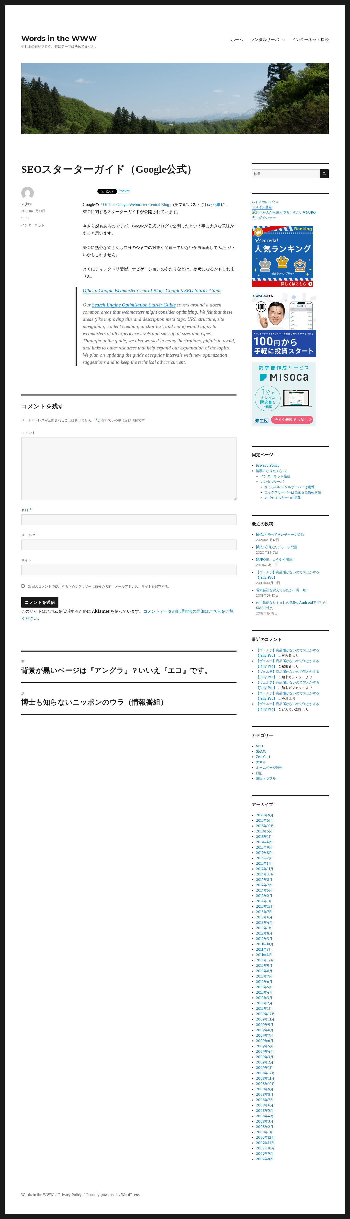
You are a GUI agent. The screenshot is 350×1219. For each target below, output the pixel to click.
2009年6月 (264, 1041)
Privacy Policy (268, 465)
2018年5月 (264, 831)
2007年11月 (265, 1143)
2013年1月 (264, 928)
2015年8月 (264, 853)
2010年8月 (264, 971)
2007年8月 (264, 1159)
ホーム (237, 39)
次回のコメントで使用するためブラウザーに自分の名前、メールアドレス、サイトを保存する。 (99, 586)
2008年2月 (264, 1127)
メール (28, 535)
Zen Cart (263, 757)
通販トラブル (266, 778)
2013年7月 (264, 912)
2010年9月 (264, 965)
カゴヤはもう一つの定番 (282, 498)
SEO (25, 218)
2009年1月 (264, 1068)
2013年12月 (265, 906)
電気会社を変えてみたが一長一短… (282, 590)
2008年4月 (265, 1116)
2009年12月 (265, 1014)
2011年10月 (264, 944)
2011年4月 (264, 955)
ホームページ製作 (269, 767)
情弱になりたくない (271, 471)
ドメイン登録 (262, 207)
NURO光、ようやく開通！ (276, 559)
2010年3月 (264, 998)
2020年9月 (264, 815)
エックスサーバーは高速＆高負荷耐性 (292, 492)
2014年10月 (265, 874)
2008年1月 (264, 1132)
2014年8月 (264, 879)
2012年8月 (264, 933)
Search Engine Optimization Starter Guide (134, 305)
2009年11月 (265, 1019)
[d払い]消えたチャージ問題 (276, 547)
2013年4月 (264, 922)
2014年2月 (264, 896)
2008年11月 (265, 1078)
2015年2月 (264, 858)
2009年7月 (264, 1035)
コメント (28, 433)
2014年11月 (264, 869)
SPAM (261, 751)
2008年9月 (264, 1089)
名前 (26, 510)
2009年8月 (264, 1030)
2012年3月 (264, 939)
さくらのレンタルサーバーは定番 (289, 487)
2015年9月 (264, 847)
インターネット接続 (310, 39)
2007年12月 (265, 1137)
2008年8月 (264, 1094)
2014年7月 (264, 885)
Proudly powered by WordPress (113, 1195)
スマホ (261, 762)
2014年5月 (264, 890)
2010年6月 (264, 982)
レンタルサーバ (264, 39)
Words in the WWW (59, 38)
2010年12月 (265, 960)
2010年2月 (264, 1003)
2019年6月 (264, 820)
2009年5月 (264, 1046)
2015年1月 (264, 863)
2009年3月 (264, 1057)
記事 (217, 204)
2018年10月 (265, 826)
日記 (259, 773)
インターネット (33, 225)
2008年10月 (265, 1084)
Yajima (26, 204)
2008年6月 (264, 1105)
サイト (26, 560)
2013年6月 (264, 917)
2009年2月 (264, 1062)
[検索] (324, 173)
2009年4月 (265, 1051)
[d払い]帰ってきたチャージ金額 (280, 534)
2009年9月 (264, 1025)
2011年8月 (264, 949)
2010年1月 (264, 1008)
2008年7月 (264, 1100)
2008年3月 (264, 1121)
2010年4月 (264, 992)
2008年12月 (265, 1073)
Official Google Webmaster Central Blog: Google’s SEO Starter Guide (152, 290)
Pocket (123, 191)
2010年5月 (264, 987)
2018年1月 (264, 836)
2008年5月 (264, 1110)
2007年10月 (265, 1148)
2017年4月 (264, 842)
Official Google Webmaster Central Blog (136, 204)
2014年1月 (264, 901)
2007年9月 (264, 1153)
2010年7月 (264, 976)
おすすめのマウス (265, 202)
